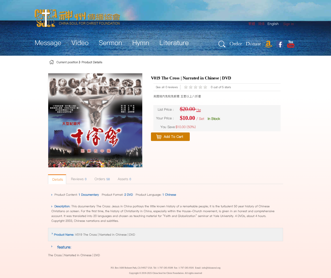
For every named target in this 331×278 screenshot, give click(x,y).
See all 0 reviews (167, 87)
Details (57, 179)
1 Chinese (169, 195)
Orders (102, 179)
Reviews (79, 179)
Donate (253, 43)
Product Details (92, 62)
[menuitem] (288, 24)
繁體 (251, 23)
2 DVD (128, 195)
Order (235, 43)
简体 (261, 23)
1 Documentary (89, 195)
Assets (124, 179)
